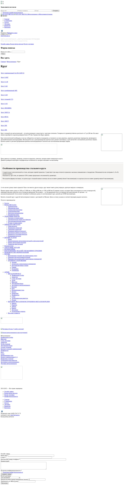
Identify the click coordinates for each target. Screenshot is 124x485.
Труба (13, 280)
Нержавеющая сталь (18, 290)
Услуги (6, 22)
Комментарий (5, 461)
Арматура (15, 277)
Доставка (7, 24)
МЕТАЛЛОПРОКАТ (14, 273)
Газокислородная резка (15, 210)
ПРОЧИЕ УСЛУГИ (10, 237)
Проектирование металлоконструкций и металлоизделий (25, 241)
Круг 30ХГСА (5, 112)
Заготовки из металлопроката (21, 285)
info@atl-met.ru (5, 36)
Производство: (9, 246)
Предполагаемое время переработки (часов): (14, 479)
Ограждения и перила (18, 311)
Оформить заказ (12, 33)
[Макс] (4, 31)
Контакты (7, 27)
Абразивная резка (13, 208)
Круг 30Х (4, 130)
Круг (13, 288)
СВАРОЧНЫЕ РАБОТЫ (12, 216)
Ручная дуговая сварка (15, 223)
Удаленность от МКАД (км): (9, 481)
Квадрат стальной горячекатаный (11, 349)
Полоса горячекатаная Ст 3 (9, 357)
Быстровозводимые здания (20, 265)
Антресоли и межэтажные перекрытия (24, 264)
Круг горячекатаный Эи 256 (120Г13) (12, 73)
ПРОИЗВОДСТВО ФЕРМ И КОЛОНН (16, 252)
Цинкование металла (14, 236)
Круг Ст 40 (4, 82)
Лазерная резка (12, 206)
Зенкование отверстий (15, 228)
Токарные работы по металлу (17, 231)
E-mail (3, 457)
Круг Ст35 (4, 103)
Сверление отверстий (14, 229)
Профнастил (15, 295)
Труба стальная (5, 344)
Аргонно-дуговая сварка (15, 218)
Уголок (14, 300)
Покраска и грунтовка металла (17, 234)
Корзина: (4, 33)
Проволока (15, 293)
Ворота (14, 308)
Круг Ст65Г (4, 77)
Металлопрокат (11, 61)
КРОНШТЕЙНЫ (9, 249)
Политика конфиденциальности (13, 12)
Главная (6, 19)
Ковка (10, 239)
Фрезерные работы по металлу (17, 232)
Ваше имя (4, 455)
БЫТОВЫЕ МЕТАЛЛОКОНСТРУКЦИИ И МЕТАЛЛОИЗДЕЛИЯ (29, 301)
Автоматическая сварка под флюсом (19, 219)
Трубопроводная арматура (20, 298)
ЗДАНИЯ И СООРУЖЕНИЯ (17, 260)
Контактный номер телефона (10, 459)
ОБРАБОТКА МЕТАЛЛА (12, 224)
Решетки (14, 305)
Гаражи (14, 267)
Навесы (14, 303)
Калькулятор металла (16, 44)
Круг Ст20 (4, 95)
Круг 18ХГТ (5, 121)
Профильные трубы (18, 275)
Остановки (15, 269)
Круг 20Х (4, 125)
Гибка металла (12, 226)
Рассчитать (4, 483)
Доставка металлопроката (9, 363)
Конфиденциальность (11, 396)
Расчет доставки (29, 44)
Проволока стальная (7, 359)
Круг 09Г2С (4, 117)
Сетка (13, 296)
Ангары (14, 262)
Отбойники (15, 270)
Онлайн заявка (5, 44)
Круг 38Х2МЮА (6, 108)
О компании (8, 20)
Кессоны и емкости (14, 313)
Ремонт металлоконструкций (17, 242)
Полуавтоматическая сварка (16, 221)
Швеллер (14, 282)
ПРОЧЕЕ (7, 254)
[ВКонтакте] (2, 31)
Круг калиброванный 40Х (9, 90)
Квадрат (14, 287)
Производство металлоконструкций (19, 257)
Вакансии (7, 25)
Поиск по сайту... (6, 52)
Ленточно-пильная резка (15, 213)
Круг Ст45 (4, 86)
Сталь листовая (16, 278)
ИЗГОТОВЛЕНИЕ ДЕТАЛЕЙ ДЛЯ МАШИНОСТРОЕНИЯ (23, 251)
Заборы (14, 306)
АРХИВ (6, 272)
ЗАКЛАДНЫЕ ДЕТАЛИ (12, 247)
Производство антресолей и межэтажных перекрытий (25, 259)
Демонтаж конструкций (15, 244)
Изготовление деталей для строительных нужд (22, 255)
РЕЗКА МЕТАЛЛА (10, 205)
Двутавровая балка (17, 283)
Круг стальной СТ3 (7, 99)
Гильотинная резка (14, 211)
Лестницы (15, 310)
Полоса (14, 292)
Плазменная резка (13, 214)
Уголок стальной (6, 347)
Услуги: (6, 203)
